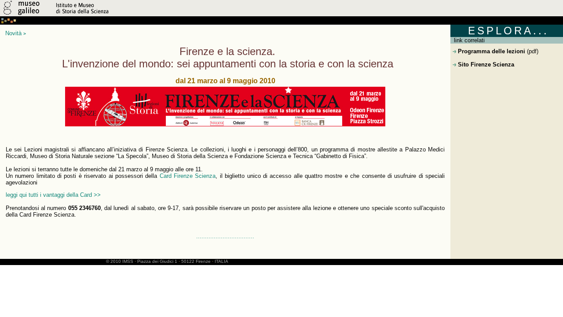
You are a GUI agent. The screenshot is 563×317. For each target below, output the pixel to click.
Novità (13, 33)
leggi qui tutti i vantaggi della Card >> (53, 195)
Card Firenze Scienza (188, 176)
